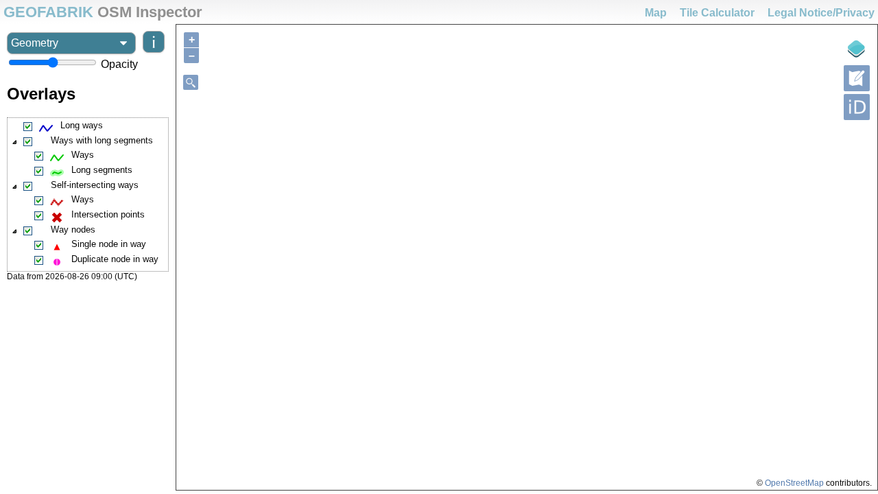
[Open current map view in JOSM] (857, 78)
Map (656, 13)
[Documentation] (150, 43)
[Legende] (857, 49)
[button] (15, 142)
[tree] (88, 194)
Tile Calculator (717, 13)
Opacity (119, 64)
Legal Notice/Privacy (821, 13)
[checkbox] (28, 126)
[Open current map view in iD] (857, 107)
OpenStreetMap (794, 483)
